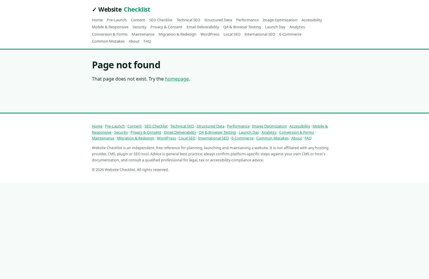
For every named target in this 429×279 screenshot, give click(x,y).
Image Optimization (280, 19)
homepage (177, 79)
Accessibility (311, 19)
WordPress (209, 34)
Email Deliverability (202, 26)
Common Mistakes (108, 41)
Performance (247, 19)
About (134, 41)
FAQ (147, 41)
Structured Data (218, 19)
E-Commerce (290, 34)
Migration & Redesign (177, 34)
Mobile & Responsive (110, 26)
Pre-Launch (117, 19)
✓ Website (121, 9)
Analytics (297, 26)
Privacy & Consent (166, 26)
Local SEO (232, 34)
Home (97, 19)
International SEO (260, 34)
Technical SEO (188, 19)
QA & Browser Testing (242, 26)
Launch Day (275, 26)
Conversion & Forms (110, 34)
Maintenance (143, 34)
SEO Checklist (160, 19)
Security (139, 26)
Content (138, 19)
